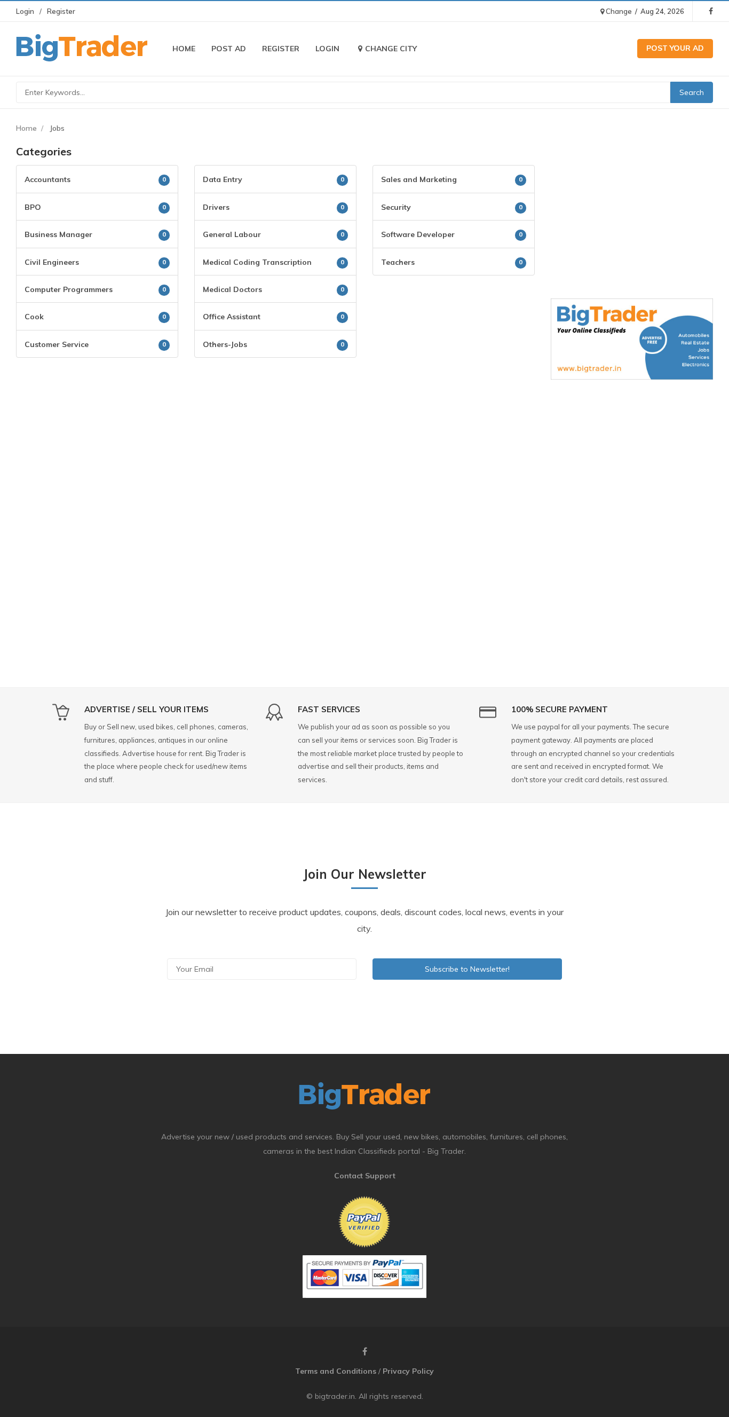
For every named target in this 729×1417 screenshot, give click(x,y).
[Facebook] (711, 11)
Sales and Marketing (419, 179)
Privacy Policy (408, 1371)
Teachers (398, 262)
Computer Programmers (69, 289)
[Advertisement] (275, 443)
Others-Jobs (225, 344)
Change (618, 11)
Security (396, 207)
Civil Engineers (52, 262)
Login (25, 11)
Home (183, 48)
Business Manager (58, 234)
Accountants (47, 179)
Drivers (216, 207)
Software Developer (418, 234)
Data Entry (222, 179)
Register (61, 11)
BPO (33, 207)
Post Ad (228, 48)
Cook (34, 316)
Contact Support (364, 1175)
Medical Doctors (232, 289)
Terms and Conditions (335, 1371)
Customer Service (57, 344)
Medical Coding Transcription (257, 262)
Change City (391, 48)
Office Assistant (231, 316)
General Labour (232, 234)
